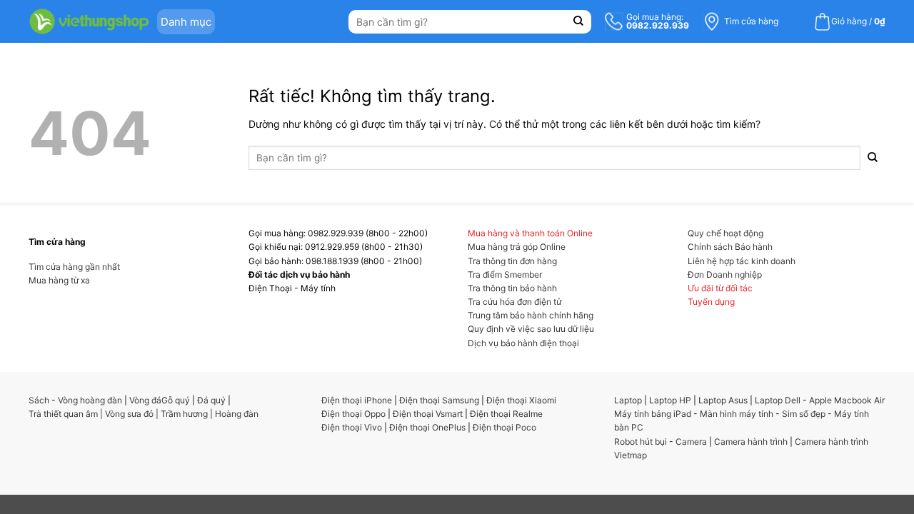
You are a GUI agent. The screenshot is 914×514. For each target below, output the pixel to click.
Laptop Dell (777, 400)
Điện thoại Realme (506, 413)
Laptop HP (670, 400)
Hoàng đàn (236, 413)
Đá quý (211, 400)
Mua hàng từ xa (59, 280)
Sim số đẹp (803, 413)
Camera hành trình (751, 441)
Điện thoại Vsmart (428, 413)
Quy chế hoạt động (725, 233)
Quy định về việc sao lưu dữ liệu (531, 328)
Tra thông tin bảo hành (512, 288)
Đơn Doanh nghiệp (725, 274)
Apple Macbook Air (847, 400)
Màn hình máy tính (736, 413)
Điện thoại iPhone (356, 400)
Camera (691, 441)
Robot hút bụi (640, 441)
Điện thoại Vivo (351, 427)
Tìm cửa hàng (751, 21)
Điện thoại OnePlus (427, 427)
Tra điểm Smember (505, 274)
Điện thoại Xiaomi (521, 400)
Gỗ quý (175, 400)
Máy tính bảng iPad (652, 413)
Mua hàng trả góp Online (517, 246)
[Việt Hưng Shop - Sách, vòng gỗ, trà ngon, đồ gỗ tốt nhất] (89, 21)
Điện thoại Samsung (439, 400)
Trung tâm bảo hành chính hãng (530, 315)
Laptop (628, 400)
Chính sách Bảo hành (730, 246)
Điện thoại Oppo (353, 413)
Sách (39, 400)
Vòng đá (145, 400)
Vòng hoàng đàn (90, 400)
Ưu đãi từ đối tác (720, 288)
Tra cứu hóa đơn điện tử (514, 301)
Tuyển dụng (711, 301)
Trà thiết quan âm (63, 413)
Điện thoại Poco (504, 427)
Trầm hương (184, 413)
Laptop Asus (723, 400)
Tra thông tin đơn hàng (512, 261)
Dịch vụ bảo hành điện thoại (523, 343)
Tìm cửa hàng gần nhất (74, 266)
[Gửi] (578, 22)
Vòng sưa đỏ (129, 413)
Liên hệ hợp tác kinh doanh (741, 261)
